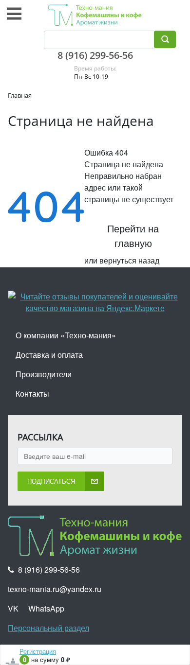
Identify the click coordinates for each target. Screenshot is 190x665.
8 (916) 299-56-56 (95, 55)
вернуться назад (129, 260)
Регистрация (37, 651)
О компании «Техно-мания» (66, 335)
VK (13, 608)
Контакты (32, 393)
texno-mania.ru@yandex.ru (54, 589)
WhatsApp (46, 608)
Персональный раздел (48, 627)
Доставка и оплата (49, 354)
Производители (44, 374)
